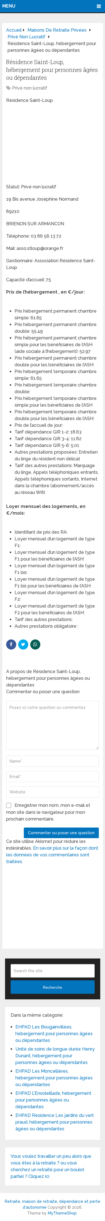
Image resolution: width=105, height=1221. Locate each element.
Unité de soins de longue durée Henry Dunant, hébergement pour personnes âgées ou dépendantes (55, 1055)
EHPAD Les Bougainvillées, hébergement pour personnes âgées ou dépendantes (54, 1033)
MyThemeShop (62, 1213)
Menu (8, 6)
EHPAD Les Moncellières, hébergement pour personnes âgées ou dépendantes (54, 1077)
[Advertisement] (48, 144)
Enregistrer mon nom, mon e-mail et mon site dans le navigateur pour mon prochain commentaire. (48, 812)
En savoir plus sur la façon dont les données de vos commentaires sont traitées (52, 854)
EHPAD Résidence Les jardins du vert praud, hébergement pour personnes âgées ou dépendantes (54, 1122)
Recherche (52, 987)
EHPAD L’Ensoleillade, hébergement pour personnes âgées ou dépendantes (53, 1100)
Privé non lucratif (29, 88)
